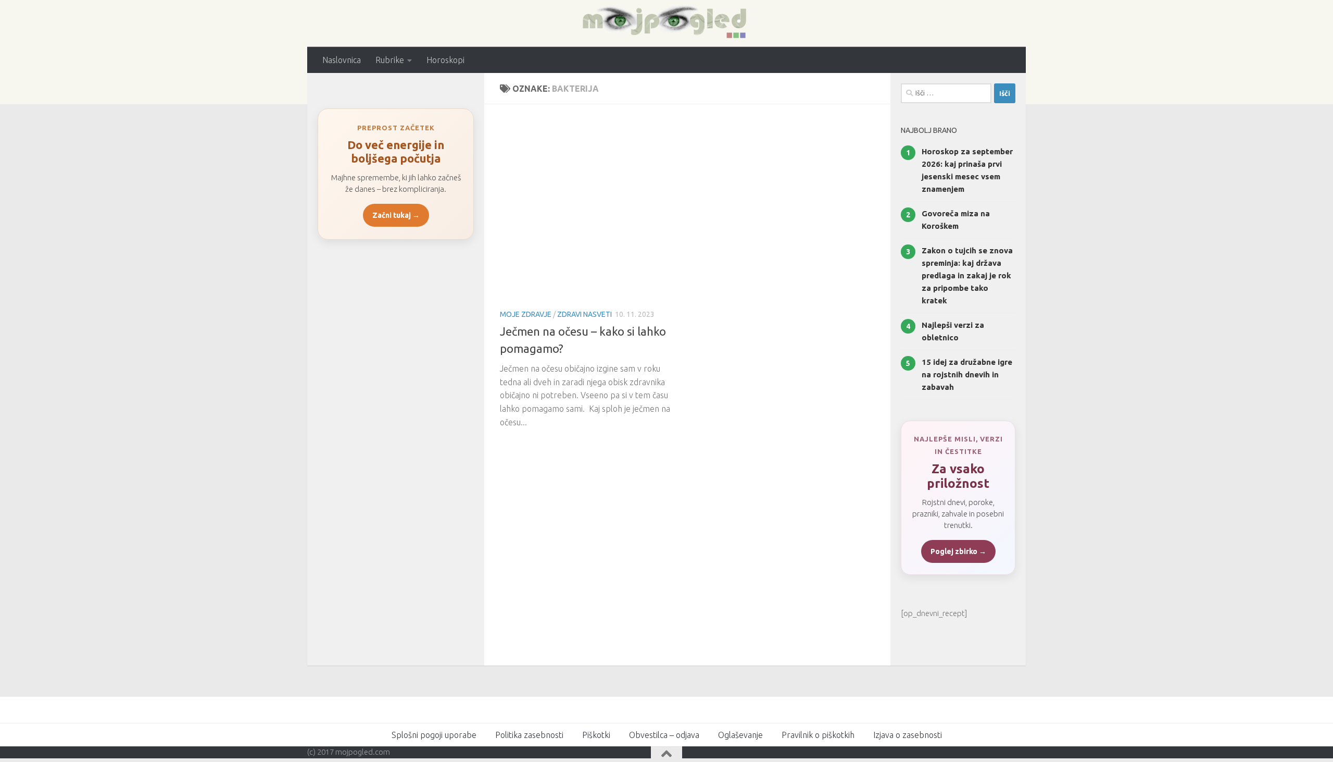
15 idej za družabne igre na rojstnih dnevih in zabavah (967, 374)
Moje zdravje (525, 314)
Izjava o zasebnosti (907, 735)
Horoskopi (445, 60)
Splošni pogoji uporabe (434, 735)
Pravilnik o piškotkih (818, 735)
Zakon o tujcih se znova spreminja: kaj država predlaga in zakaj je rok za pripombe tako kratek (967, 275)
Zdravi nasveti (584, 314)
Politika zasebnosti (529, 735)
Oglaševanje (740, 735)
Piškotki (596, 735)
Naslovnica (341, 60)
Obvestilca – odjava (664, 735)
